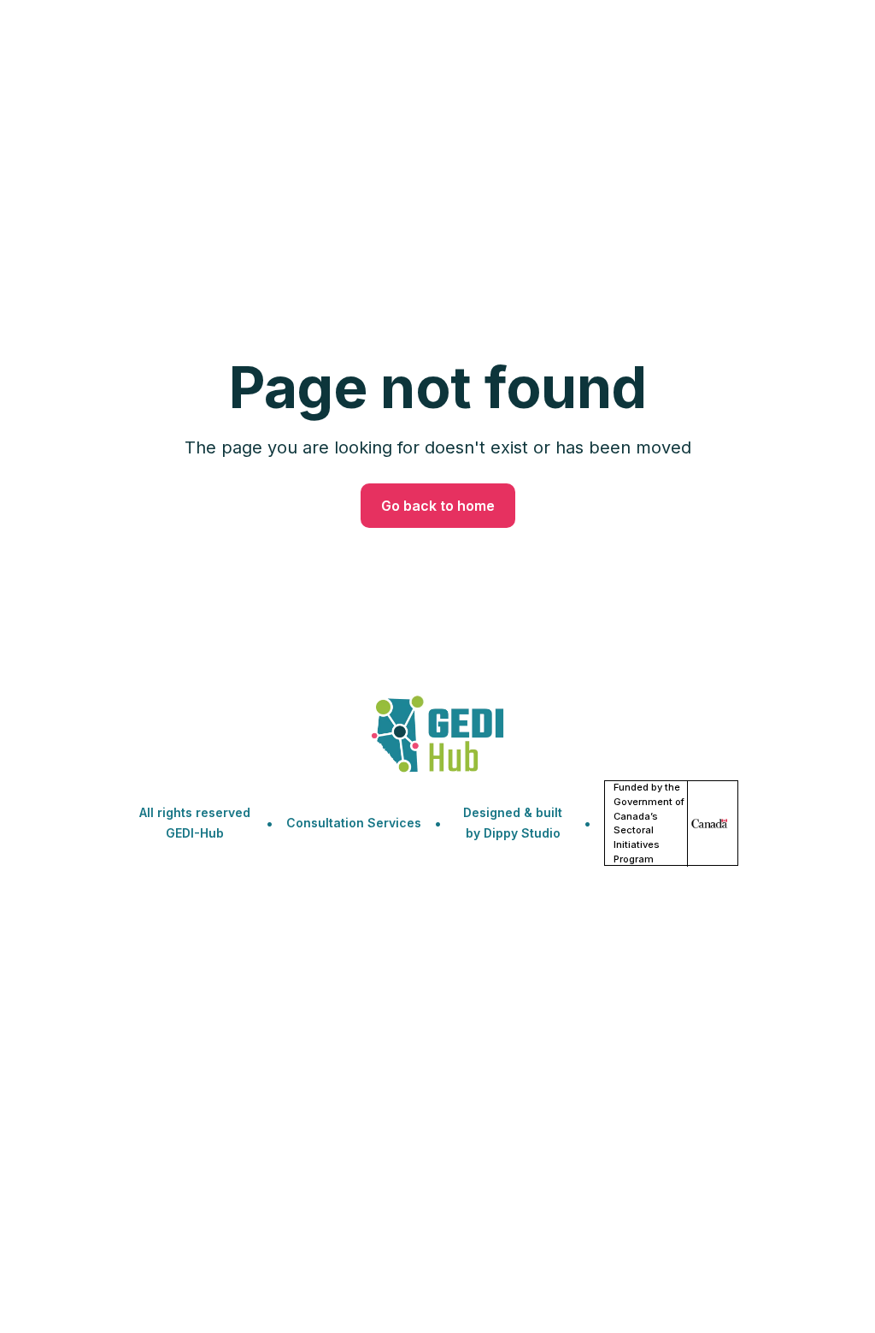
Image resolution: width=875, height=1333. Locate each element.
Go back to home (438, 505)
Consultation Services (353, 822)
